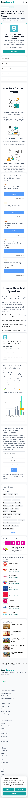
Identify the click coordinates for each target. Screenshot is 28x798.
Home (2, 663)
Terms (2, 771)
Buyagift (3, 728)
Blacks (3, 723)
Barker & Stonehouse (8, 502)
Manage (14, 793)
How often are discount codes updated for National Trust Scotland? (13, 298)
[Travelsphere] (5, 600)
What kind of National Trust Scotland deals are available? (13, 316)
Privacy (3, 774)
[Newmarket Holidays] (5, 607)
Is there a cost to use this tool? (11, 330)
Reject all (8, 789)
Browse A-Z (14, 532)
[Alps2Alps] (5, 588)
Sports (3, 708)
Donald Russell (6, 500)
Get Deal (14, 194)
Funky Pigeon (4, 733)
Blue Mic (10, 494)
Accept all (20, 789)
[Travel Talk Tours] (5, 570)
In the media (4, 755)
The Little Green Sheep (8, 497)
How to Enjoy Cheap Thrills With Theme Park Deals (17, 653)
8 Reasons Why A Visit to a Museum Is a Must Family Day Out (17, 626)
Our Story (3, 753)
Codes (7, 663)
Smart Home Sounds (8, 528)
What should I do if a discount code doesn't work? (12, 325)
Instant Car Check (20, 497)
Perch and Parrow (7, 514)
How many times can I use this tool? (12, 320)
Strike (16, 494)
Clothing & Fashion (6, 696)
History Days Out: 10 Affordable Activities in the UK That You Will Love (18, 640)
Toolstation (4, 736)
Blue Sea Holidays (5, 725)
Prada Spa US (6, 525)
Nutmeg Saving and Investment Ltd (11, 523)
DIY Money (5, 508)
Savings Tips (4, 762)
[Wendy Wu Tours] (5, 563)
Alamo (4, 494)
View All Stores (5, 741)
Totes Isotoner (17, 514)
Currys (3, 731)
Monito (16, 508)
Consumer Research (6, 765)
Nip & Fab (5, 511)
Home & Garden (5, 706)
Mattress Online (15, 500)
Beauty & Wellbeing (6, 693)
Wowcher (3, 738)
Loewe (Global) (6, 517)
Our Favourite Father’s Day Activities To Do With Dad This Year (17, 633)
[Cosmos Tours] (5, 576)
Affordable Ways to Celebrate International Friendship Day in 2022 (17, 647)
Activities (11, 7)
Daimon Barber (18, 505)
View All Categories (6, 714)
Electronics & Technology (7, 698)
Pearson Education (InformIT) (10, 520)
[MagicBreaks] (5, 613)
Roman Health (15, 525)
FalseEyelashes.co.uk (8, 505)
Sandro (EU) (21, 520)
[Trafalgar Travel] (5, 594)
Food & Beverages (6, 701)
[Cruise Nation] (5, 582)
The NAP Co (13, 511)
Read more (13, 786)
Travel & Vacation (5, 7)
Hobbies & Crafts (5, 703)
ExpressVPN (18, 502)
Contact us (4, 750)
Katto (12, 508)
